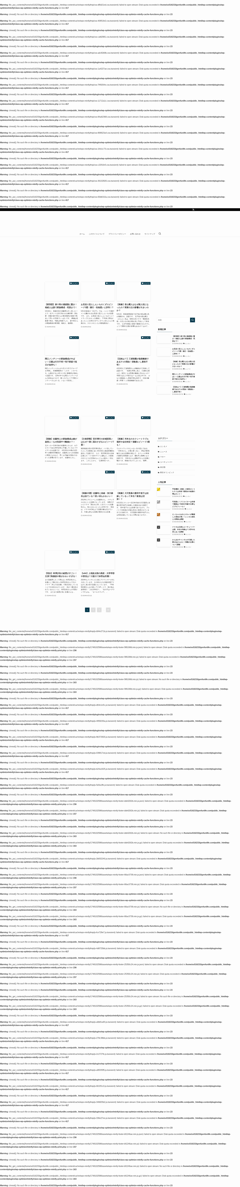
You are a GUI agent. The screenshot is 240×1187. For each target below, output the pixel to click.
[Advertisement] (98, 373)
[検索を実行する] (192, 320)
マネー (162, 457)
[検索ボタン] (159, 234)
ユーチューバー (166, 462)
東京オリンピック (167, 472)
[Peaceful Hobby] (120, 221)
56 (108, 610)
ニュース (163, 452)
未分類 (162, 467)
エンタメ (163, 446)
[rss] (193, 209)
